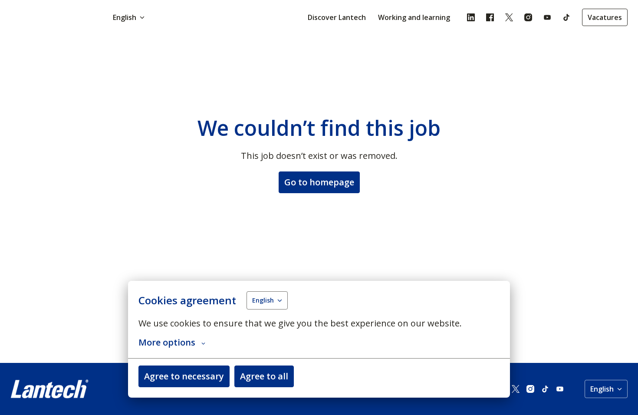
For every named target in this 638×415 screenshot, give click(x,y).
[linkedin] (471, 17)
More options (166, 342)
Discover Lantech (337, 17)
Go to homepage (319, 182)
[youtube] (547, 17)
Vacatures (605, 17)
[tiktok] (566, 17)
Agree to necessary (184, 376)
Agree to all (264, 376)
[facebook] (490, 17)
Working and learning (414, 17)
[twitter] (509, 17)
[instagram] (528, 17)
